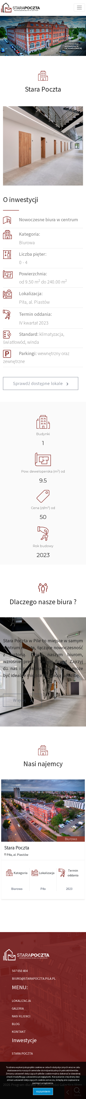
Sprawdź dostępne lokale (38, 383)
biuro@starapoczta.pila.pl (34, 978)
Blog (16, 1024)
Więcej (20, 700)
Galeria (18, 1008)
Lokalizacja (21, 1001)
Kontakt (19, 1032)
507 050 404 (20, 971)
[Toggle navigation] (79, 7)
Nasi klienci (21, 1016)
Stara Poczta (22, 1053)
